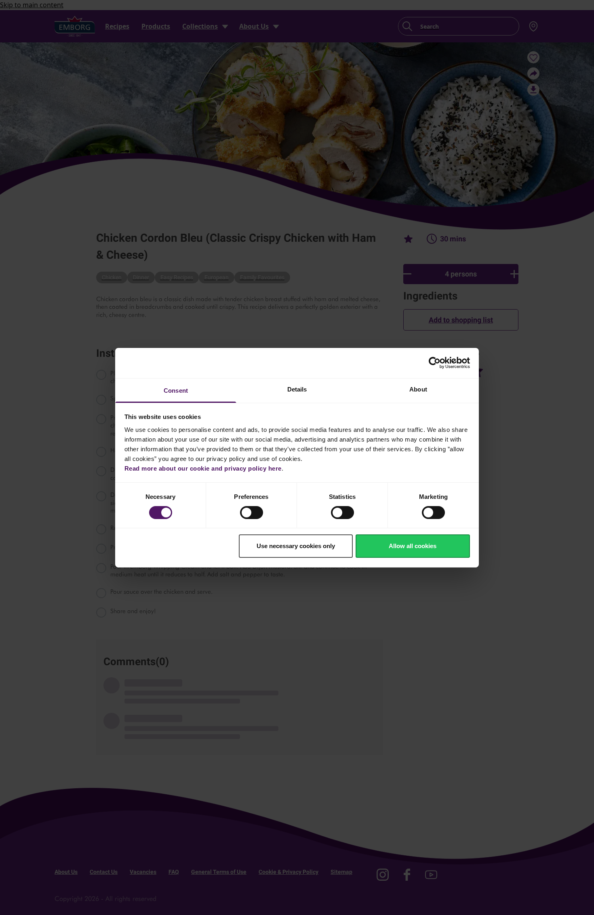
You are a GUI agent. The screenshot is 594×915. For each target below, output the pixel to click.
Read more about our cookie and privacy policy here (203, 468)
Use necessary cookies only (296, 545)
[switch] (251, 512)
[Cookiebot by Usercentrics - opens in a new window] (434, 363)
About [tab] (418, 388)
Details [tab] (297, 388)
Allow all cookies (412, 545)
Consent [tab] (176, 390)
